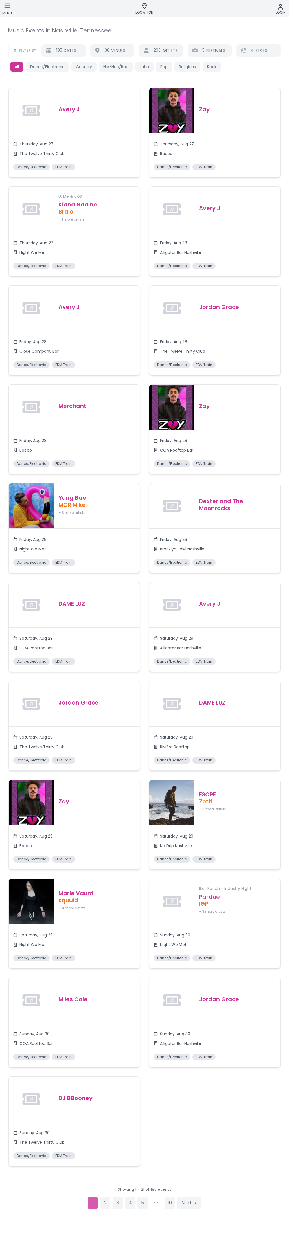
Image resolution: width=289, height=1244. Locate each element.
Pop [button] (164, 67)
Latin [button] (144, 67)
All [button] (17, 67)
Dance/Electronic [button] (47, 67)
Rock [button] (211, 67)
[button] (74, 132)
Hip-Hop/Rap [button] (115, 67)
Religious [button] (187, 67)
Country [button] (84, 67)
